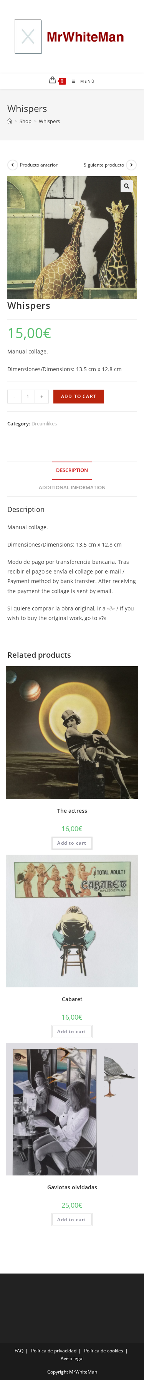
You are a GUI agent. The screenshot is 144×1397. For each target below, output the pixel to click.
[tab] (72, 470)
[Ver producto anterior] (12, 165)
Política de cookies (103, 1350)
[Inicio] (9, 121)
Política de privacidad (53, 1350)
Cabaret (72, 999)
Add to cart (78, 396)
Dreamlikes (44, 423)
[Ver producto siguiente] (131, 165)
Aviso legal (72, 1358)
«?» (111, 608)
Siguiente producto (104, 165)
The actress (72, 810)
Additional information (72, 487)
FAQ (19, 1350)
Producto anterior (39, 165)
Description (72, 470)
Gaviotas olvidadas (72, 1187)
